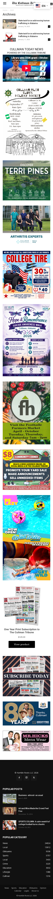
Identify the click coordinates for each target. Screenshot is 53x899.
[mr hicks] (26, 740)
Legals (26, 891)
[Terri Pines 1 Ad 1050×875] (26, 180)
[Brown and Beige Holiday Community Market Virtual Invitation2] (26, 121)
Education (23, 888)
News (7, 888)
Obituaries (33, 888)
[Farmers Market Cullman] (26, 412)
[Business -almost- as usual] (9, 798)
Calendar (17, 891)
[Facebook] (19, 777)
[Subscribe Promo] (26, 676)
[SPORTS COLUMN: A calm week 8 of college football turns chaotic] (9, 825)
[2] (26, 225)
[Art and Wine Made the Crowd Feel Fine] (9, 811)
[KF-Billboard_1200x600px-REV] (26, 713)
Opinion (43, 888)
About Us (35, 891)
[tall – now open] (26, 537)
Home (5, 10)
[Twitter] (34, 777)
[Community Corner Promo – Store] (26, 469)
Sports (13, 888)
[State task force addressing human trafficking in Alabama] (9, 24)
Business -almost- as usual (30, 795)
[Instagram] (26, 777)
